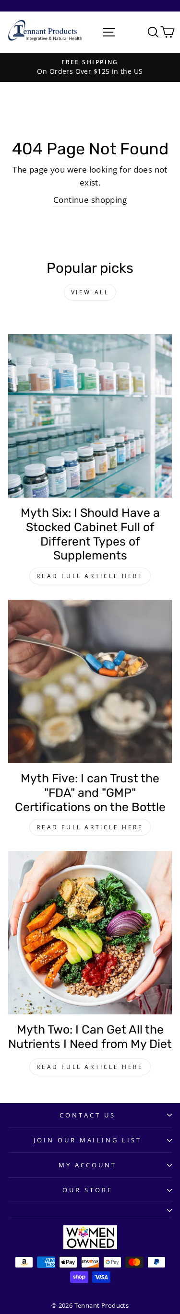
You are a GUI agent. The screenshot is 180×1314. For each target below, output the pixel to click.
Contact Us (88, 1115)
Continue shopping (90, 199)
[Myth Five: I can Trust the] (90, 681)
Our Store (87, 1190)
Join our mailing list (88, 1140)
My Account (88, 1165)
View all (90, 292)
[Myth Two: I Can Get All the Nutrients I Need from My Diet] (90, 932)
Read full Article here (89, 576)
